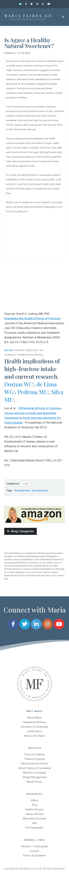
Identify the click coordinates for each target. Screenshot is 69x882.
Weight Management (35, 777)
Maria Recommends (34, 818)
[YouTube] (48, 4)
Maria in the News (34, 735)
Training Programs (34, 759)
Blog (34, 804)
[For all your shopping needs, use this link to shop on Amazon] (34, 514)
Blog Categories (22, 531)
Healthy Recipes (34, 809)
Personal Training (34, 754)
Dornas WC (18, 384)
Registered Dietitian (35, 722)
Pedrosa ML (32, 392)
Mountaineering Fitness (34, 763)
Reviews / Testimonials (34, 846)
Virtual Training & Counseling (34, 768)
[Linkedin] (37, 4)
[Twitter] (31, 4)
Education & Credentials (34, 726)
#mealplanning (22, 490)
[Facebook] (26, 4)
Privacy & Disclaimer (34, 855)
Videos (34, 800)
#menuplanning (39, 490)
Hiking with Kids (35, 814)
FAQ (34, 823)
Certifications (34, 731)
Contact (34, 851)
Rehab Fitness (34, 781)
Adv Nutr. (9, 350)
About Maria (34, 717)
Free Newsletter (34, 827)
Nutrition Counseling (34, 772)
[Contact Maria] (20, 4)
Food (25, 483)
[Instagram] (43, 4)
